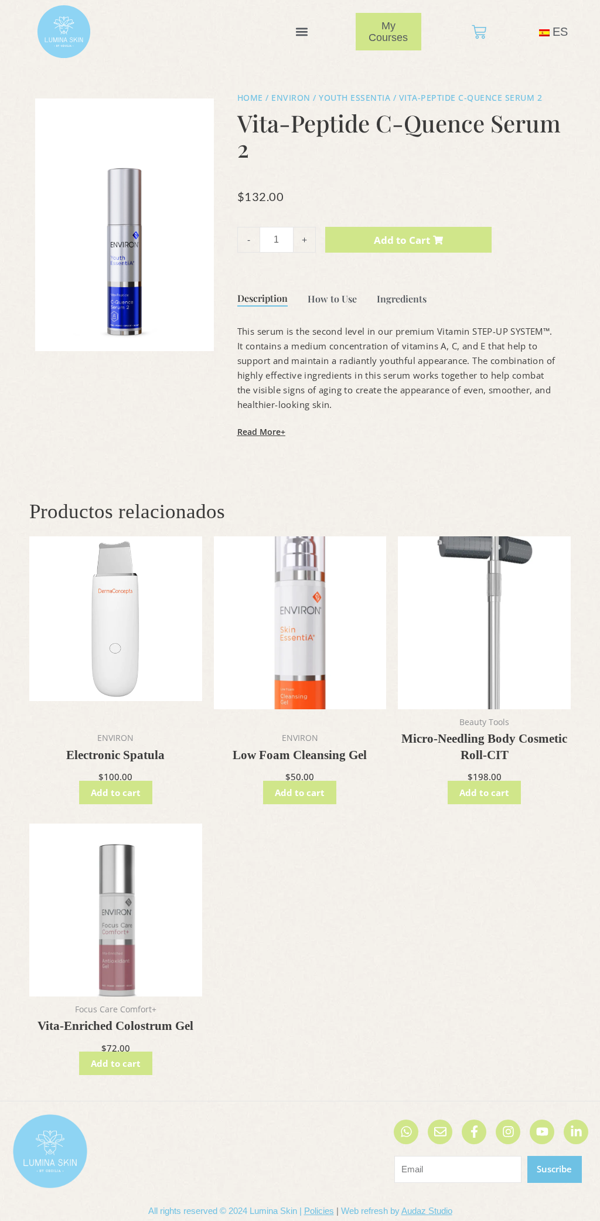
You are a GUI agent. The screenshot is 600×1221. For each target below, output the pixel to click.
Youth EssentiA (354, 97)
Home (250, 97)
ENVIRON (291, 97)
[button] (301, 32)
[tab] (262, 297)
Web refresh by (396, 1211)
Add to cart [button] (116, 792)
